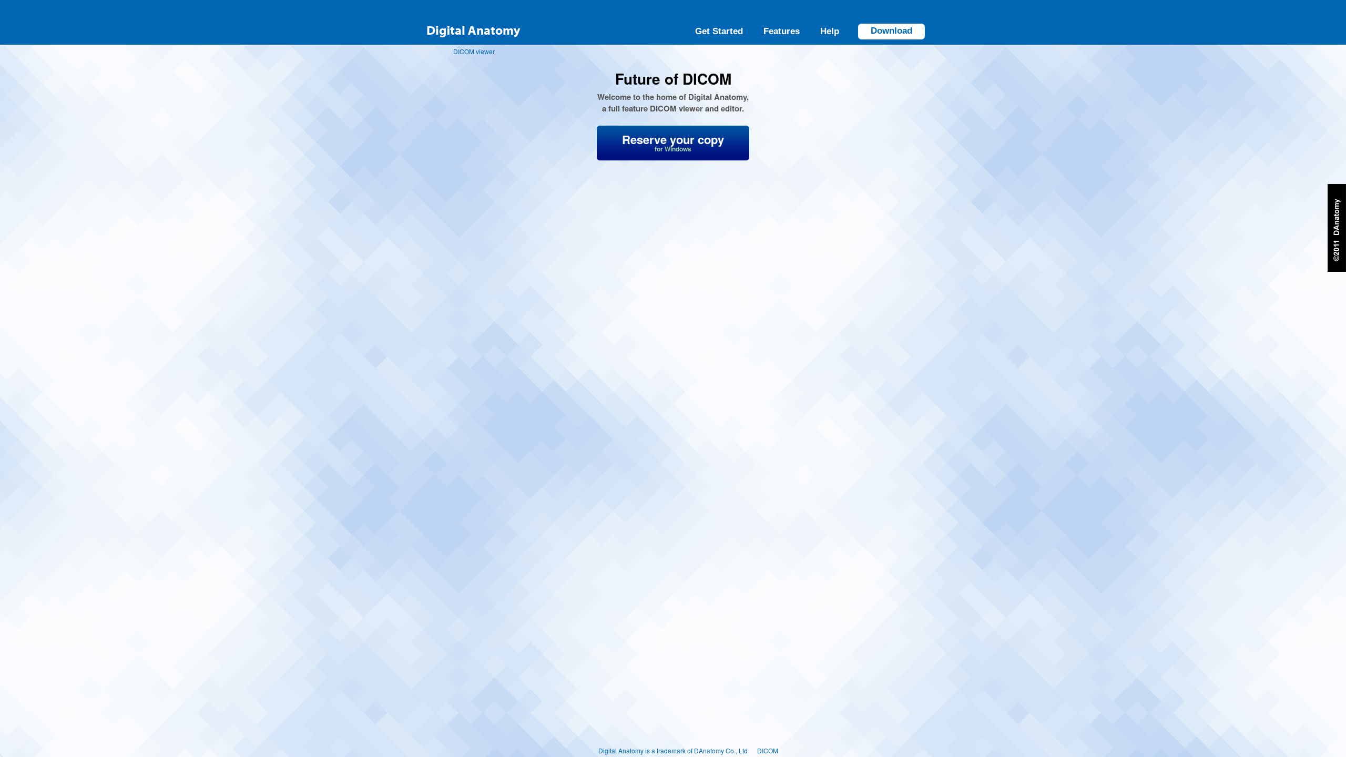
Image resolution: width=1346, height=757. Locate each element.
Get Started (719, 31)
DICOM (767, 750)
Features (781, 31)
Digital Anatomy (473, 22)
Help (829, 31)
